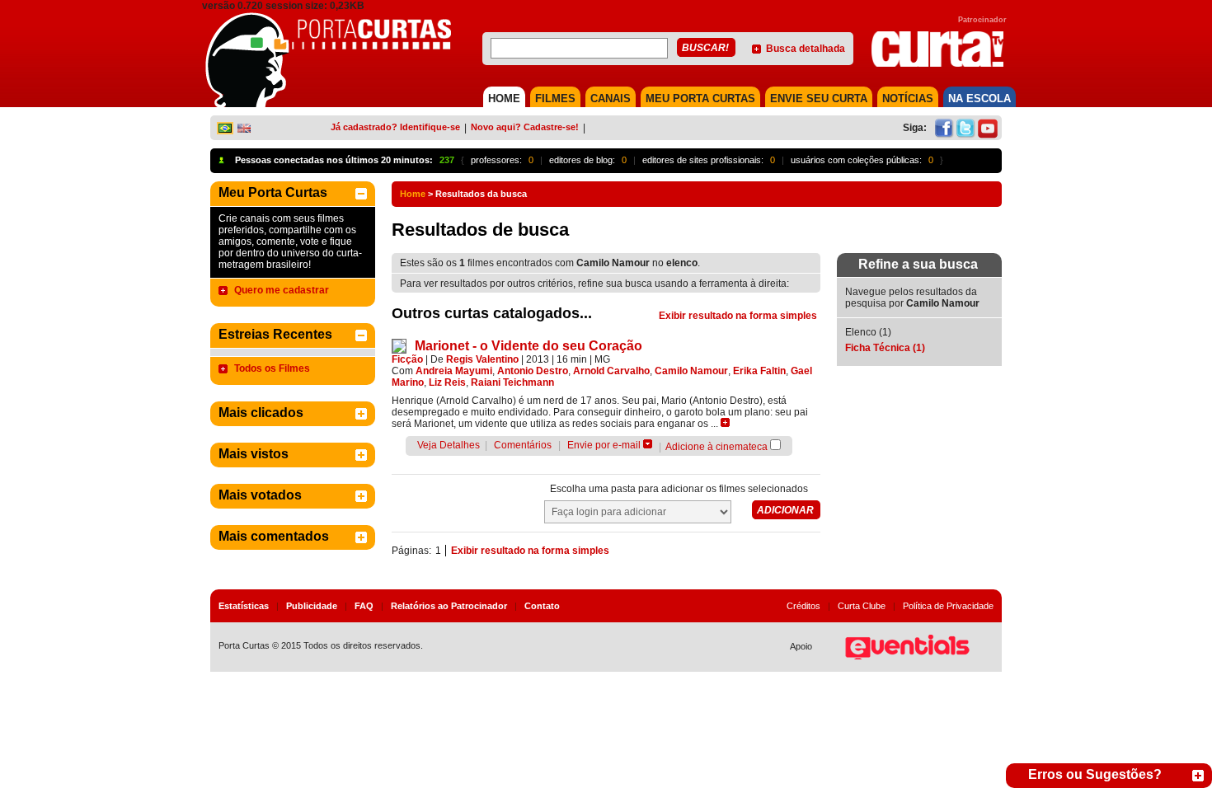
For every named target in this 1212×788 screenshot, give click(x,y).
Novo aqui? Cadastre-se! (525, 127)
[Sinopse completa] (725, 422)
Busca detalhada (805, 48)
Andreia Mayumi (454, 371)
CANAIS (610, 98)
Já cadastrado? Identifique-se (395, 127)
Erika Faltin (759, 371)
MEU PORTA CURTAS (700, 98)
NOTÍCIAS (907, 98)
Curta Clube (862, 606)
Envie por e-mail (604, 445)
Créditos (803, 606)
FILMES (555, 98)
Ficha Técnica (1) (885, 348)
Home (412, 194)
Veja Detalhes (448, 445)
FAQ (364, 606)
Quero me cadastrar (281, 290)
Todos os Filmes (272, 368)
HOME (504, 98)
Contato (542, 606)
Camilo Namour (691, 371)
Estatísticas (243, 606)
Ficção (407, 359)
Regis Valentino (482, 359)
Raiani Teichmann (512, 382)
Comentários (523, 445)
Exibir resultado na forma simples (738, 315)
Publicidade (311, 606)
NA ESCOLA (979, 98)
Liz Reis (447, 382)
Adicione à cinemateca (716, 447)
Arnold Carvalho (611, 371)
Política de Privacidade (948, 606)
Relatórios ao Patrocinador (449, 606)
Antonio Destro (532, 371)
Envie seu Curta (818, 98)
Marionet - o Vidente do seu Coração (528, 346)
